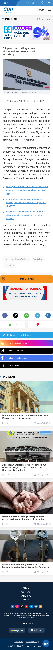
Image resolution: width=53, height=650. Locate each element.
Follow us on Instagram (18, 343)
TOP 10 (26, 599)
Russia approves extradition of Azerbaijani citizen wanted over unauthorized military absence (25, 215)
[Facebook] (12, 607)
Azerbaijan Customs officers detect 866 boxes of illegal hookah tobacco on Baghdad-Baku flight (27, 190)
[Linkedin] (36, 607)
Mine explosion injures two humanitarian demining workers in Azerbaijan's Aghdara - (26, 202)
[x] (22, 607)
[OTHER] (49, 10)
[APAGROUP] (26, 623)
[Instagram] (17, 607)
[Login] (49, 2)
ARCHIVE (26, 596)
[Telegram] (31, 607)
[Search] (42, 3)
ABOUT (26, 588)
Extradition (9, 265)
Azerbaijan (37, 259)
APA (23, 139)
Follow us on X (14, 365)
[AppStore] (36, 630)
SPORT (40, 10)
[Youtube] (26, 607)
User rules (19, 642)
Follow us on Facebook (18, 358)
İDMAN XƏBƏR (26, 279)
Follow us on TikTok (16, 351)
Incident (46, 19)
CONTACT (26, 592)
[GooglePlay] (17, 630)
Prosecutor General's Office (16, 259)
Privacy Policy (32, 642)
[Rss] (40, 607)
